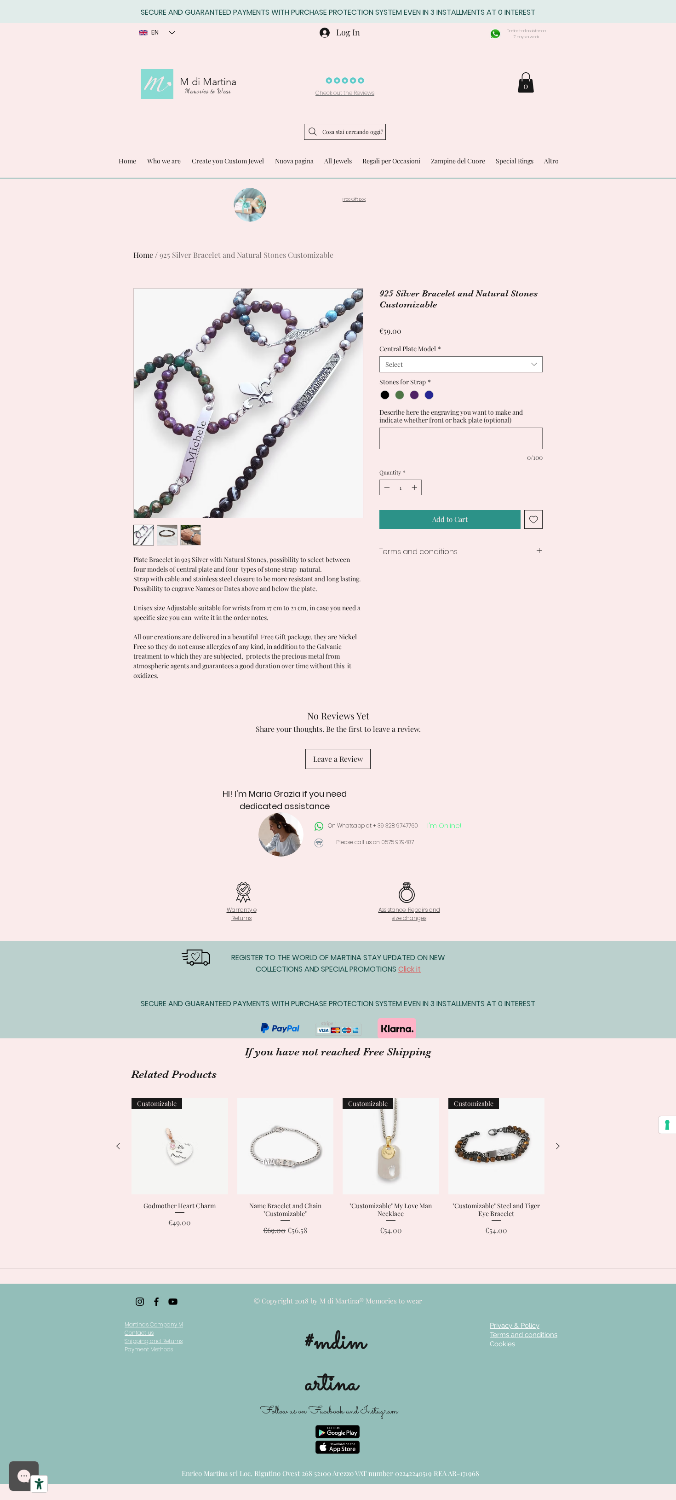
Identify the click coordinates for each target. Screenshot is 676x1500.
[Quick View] (285, 1146)
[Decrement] (386, 487)
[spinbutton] (400, 487)
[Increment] (415, 487)
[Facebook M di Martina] (156, 1301)
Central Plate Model (410, 349)
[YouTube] (172, 1301)
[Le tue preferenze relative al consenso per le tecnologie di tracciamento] (667, 1125)
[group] (338, 1171)
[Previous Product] (118, 1146)
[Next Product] (557, 1146)
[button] (525, 82)
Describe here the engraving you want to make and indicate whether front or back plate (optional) (451, 416)
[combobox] (461, 364)
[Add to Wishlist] (533, 519)
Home (143, 255)
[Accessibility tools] (39, 1484)
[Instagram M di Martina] (139, 1301)
